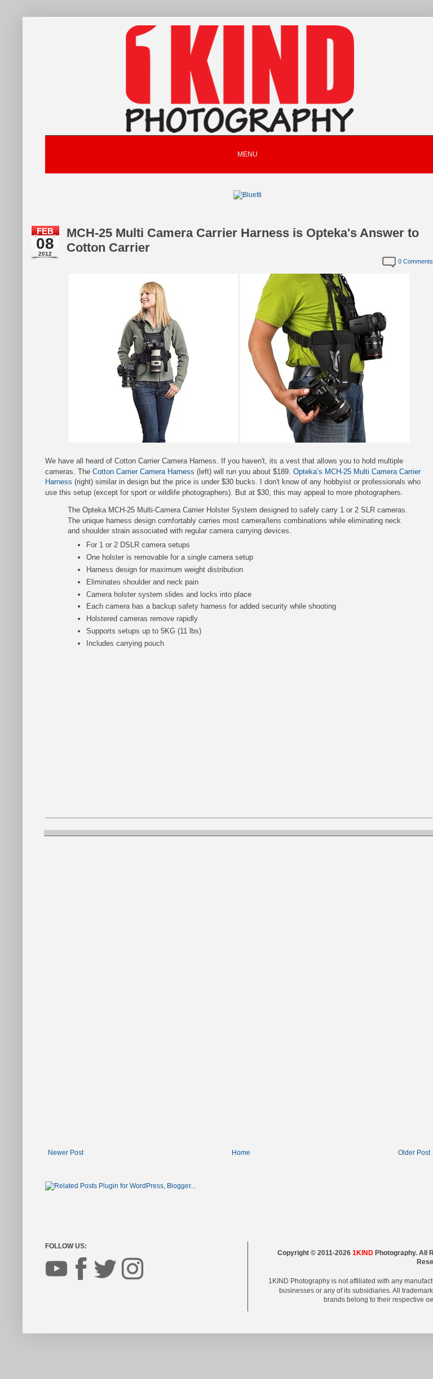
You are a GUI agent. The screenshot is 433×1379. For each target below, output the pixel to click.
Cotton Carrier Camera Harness (143, 471)
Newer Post (65, 1153)
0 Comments (415, 261)
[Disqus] (239, 991)
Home (241, 1153)
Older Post (414, 1153)
